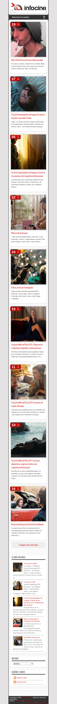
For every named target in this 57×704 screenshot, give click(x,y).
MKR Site (27, 701)
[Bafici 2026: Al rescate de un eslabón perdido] (28, 39)
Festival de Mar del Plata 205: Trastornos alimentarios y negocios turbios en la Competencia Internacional (25, 464)
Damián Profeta (21, 678)
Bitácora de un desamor (19, 233)
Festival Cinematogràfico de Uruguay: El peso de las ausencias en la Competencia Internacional (28, 174)
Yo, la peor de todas (30, 563)
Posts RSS (32, 702)
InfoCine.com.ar (27, 697)
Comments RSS (42, 702)
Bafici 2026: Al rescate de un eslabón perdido (27, 60)
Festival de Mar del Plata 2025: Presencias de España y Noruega (27, 404)
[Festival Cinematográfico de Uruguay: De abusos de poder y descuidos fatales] (28, 94)
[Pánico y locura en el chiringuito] (28, 267)
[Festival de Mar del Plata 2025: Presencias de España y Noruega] (28, 382)
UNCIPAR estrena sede (32, 637)
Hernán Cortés (21, 682)
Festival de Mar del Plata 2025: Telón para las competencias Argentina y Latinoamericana (27, 346)
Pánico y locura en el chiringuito (22, 287)
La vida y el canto (29, 582)
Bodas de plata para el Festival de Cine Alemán (27, 524)
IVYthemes (19, 701)
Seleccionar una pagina (20, 17)
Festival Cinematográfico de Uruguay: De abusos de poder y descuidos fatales (28, 116)
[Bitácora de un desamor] (28, 212)
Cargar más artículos (28, 545)
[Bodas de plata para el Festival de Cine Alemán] (28, 503)
